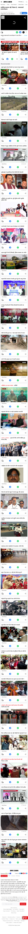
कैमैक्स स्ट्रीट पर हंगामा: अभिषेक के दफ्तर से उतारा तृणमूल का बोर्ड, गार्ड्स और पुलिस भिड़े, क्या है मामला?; (14, 892)
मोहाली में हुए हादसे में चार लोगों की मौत (10, 598)
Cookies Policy (5, 918)
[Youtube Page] (23, 873)
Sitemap (22, 920)
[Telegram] (26, 873)
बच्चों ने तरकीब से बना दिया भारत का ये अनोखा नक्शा (13, 93)
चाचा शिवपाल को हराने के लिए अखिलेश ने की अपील (13, 787)
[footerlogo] (14, 870)
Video (8, 4)
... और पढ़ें (25, 35)
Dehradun (18, 875)
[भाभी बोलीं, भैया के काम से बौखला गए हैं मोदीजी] (10, 247)
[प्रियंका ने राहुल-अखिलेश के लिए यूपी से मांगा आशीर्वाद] (10, 167)
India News (4, 85)
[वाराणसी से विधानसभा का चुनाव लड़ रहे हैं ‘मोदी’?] (10, 700)
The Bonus (13, 910)
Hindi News (3, 4)
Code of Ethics (9, 922)
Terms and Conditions (20, 918)
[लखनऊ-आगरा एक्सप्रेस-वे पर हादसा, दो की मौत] (10, 567)
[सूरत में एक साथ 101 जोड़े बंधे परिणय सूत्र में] (10, 594)
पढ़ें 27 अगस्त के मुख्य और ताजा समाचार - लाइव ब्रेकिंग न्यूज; (12, 881)
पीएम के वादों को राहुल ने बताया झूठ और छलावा (12, 492)
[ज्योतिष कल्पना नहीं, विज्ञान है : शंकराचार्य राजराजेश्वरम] (17, 32)
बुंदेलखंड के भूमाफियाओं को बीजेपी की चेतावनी (12, 172)
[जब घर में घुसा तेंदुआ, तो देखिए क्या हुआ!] (10, 835)
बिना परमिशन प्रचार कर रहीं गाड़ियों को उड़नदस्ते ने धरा (14, 733)
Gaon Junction (6, 910)
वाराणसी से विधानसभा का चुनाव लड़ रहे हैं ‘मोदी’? (12, 679)
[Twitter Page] (21, 873)
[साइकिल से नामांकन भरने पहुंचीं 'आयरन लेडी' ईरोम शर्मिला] (10, 541)
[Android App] (6, 873)
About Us (4, 917)
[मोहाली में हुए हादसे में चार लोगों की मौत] (10, 620)
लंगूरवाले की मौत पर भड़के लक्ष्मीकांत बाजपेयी (12, 411)
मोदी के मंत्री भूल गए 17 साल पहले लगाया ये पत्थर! (13, 333)
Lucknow (13, 875)
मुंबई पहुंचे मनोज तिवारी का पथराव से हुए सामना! (12, 67)
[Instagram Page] (25, 873)
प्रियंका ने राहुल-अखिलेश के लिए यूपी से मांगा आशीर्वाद (14, 146)
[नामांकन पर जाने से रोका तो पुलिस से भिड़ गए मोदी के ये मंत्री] (10, 674)
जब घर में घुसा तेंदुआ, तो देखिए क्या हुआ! (11, 813)
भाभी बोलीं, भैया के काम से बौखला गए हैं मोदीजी (12, 226)
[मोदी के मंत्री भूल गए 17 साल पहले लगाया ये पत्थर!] (10, 354)
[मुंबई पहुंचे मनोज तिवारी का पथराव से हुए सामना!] (10, 88)
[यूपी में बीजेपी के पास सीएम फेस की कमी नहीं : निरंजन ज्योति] (10, 782)
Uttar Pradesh (14, 4)
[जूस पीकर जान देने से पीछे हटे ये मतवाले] (10, 646)
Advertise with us (11, 917)
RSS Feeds (16, 920)
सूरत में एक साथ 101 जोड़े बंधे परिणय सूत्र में (11, 572)
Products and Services (8, 920)
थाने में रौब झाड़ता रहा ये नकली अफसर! (10, 359)
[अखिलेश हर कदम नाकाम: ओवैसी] (10, 406)
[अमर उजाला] (7, 2)
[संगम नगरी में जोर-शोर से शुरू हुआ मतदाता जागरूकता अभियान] (10, 862)
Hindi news (15, 897)
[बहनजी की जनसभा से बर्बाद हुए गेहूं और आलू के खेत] (10, 300)
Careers (18, 917)
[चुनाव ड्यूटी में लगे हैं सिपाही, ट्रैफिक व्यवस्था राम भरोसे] (10, 274)
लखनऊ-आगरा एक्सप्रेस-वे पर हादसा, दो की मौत (12, 546)
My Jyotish (15, 909)
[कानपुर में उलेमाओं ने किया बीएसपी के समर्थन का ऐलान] (10, 328)
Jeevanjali (21, 909)
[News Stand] (10, 873)
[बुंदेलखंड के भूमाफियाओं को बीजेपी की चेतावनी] (10, 193)
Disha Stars (13, 912)
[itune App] (8, 873)
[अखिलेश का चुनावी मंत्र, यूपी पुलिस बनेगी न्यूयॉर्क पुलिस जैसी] (10, 221)
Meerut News (21, 4)
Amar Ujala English (7, 909)
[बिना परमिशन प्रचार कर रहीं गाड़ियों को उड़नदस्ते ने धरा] (10, 754)
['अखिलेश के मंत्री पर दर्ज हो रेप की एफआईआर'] (10, 487)
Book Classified (20, 910)
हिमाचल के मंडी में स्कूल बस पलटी (9, 119)
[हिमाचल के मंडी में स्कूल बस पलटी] (10, 141)
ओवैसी (9, 385)
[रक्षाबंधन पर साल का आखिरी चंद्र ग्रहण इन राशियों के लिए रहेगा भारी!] (26, 59)
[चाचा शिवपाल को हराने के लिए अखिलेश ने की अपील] (10, 808)
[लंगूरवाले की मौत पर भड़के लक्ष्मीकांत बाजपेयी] (10, 433)
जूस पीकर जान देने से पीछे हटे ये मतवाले (10, 625)
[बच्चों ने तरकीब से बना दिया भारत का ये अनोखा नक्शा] (10, 115)
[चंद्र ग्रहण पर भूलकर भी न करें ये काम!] (7, 59)
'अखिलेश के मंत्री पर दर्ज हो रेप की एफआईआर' (12, 465)
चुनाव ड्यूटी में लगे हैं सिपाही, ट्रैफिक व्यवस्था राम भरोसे (13, 252)
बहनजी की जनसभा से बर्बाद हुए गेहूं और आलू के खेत (13, 278)
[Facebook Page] (20, 873)
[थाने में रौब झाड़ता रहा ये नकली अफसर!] (10, 380)
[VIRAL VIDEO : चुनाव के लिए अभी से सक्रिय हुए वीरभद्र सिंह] (10, 461)
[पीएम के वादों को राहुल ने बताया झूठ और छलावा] (10, 513)
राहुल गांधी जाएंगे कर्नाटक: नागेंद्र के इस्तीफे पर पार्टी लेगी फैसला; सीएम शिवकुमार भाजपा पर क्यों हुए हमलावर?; (13, 883)
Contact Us (12, 918)
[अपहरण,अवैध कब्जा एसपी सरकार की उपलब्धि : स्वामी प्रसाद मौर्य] (10, 728)
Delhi (9, 875)
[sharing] (26, 32)
